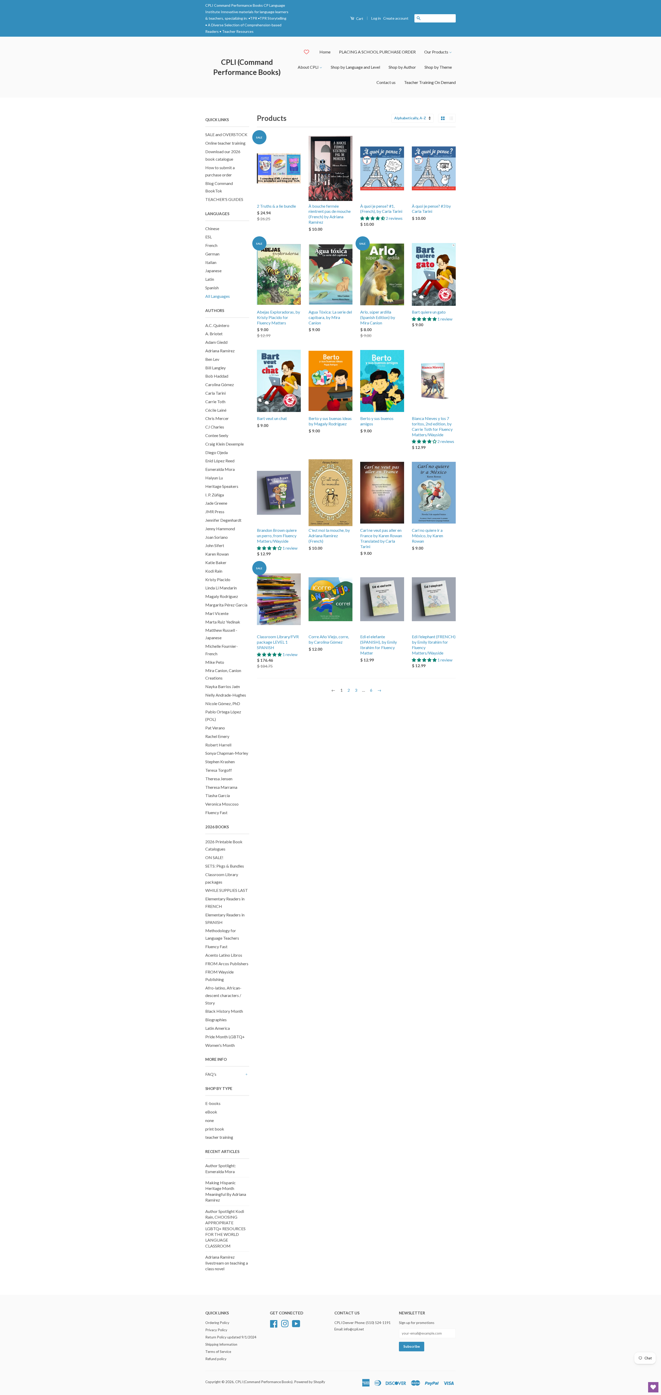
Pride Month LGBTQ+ (225, 1036)
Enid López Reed (219, 460)
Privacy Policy (216, 1330)
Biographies (216, 1019)
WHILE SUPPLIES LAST (226, 890)
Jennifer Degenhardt (223, 520)
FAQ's (210, 1074)
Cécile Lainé (215, 410)
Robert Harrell (218, 744)
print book (214, 1128)
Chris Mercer (217, 418)
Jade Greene (216, 503)
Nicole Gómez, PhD (222, 703)
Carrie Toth (215, 401)
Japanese (213, 270)
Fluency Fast (216, 812)
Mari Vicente (217, 613)
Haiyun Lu (214, 477)
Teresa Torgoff (218, 770)
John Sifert (214, 545)
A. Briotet (214, 333)
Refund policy (215, 1359)
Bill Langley (215, 367)
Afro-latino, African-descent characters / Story (223, 995)
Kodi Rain (213, 570)
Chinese (212, 228)
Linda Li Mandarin (221, 587)
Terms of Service (218, 1352)
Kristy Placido (217, 579)
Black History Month (224, 1011)
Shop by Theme (438, 67)
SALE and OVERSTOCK (226, 134)
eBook (211, 1111)
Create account (395, 18)
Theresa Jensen (218, 778)
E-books (213, 1103)
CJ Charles (214, 426)
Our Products (436, 51)
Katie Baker (215, 562)
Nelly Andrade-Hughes (225, 694)
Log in (376, 18)
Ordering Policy (217, 1323)
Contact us (386, 82)
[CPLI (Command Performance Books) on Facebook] (274, 1323)
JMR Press (214, 511)
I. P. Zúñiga (214, 494)
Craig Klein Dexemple (224, 443)
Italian (210, 262)
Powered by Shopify (309, 1382)
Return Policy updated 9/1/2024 (230, 1337)
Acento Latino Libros (223, 955)
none (209, 1120)
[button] (373, 218)
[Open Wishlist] (653, 1387)
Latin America (217, 1028)
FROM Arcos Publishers (226, 963)
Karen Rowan (217, 553)
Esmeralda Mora (220, 469)
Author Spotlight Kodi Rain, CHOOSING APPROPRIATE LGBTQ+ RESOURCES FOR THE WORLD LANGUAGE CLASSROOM (225, 1228)
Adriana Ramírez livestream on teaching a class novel (226, 1262)
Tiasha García (217, 795)
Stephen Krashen (220, 761)
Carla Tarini (215, 393)
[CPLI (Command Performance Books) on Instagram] (285, 1323)
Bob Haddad (216, 375)
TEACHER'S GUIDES (224, 199)
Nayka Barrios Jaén (222, 686)
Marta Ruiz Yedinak (222, 621)
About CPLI (308, 67)
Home (324, 51)
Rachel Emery (217, 736)
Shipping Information (221, 1344)
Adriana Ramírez (220, 350)
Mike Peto (214, 662)
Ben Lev (212, 359)
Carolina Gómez (219, 384)
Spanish (212, 287)
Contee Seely (216, 435)
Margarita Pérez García (226, 604)
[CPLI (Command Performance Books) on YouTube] (296, 1323)
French (211, 245)
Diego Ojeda (216, 452)
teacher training (219, 1137)
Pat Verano (215, 727)
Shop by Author (402, 67)
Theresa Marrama (221, 787)
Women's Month (220, 1045)
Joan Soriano (216, 537)
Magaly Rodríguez (221, 596)
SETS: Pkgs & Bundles (224, 865)
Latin (209, 279)
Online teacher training (225, 143)
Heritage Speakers (221, 486)
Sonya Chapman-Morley (226, 753)
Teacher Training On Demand (430, 82)
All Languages (217, 296)
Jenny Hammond (220, 528)
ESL (208, 236)
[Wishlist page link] (306, 51)
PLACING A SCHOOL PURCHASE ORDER (377, 51)
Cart (359, 18)
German (212, 253)
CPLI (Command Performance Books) (247, 67)
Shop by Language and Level (355, 67)
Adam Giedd (216, 342)
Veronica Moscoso (222, 803)
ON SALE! (214, 857)
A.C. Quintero (217, 325)
